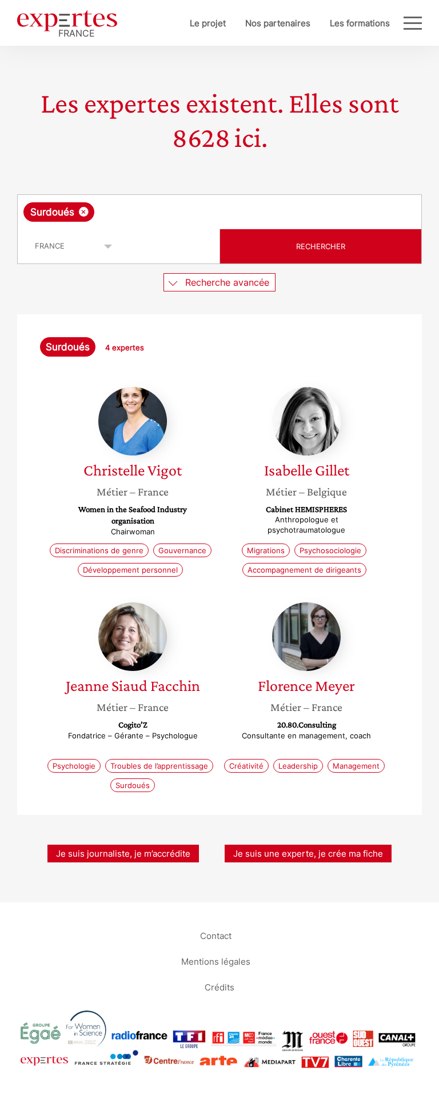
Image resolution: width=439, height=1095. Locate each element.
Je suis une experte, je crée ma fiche (308, 853)
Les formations (360, 23)
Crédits (219, 986)
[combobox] (219, 212)
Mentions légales (215, 961)
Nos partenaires (277, 23)
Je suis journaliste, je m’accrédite (123, 853)
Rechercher (320, 246)
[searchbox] (186, 212)
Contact (216, 935)
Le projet (208, 23)
